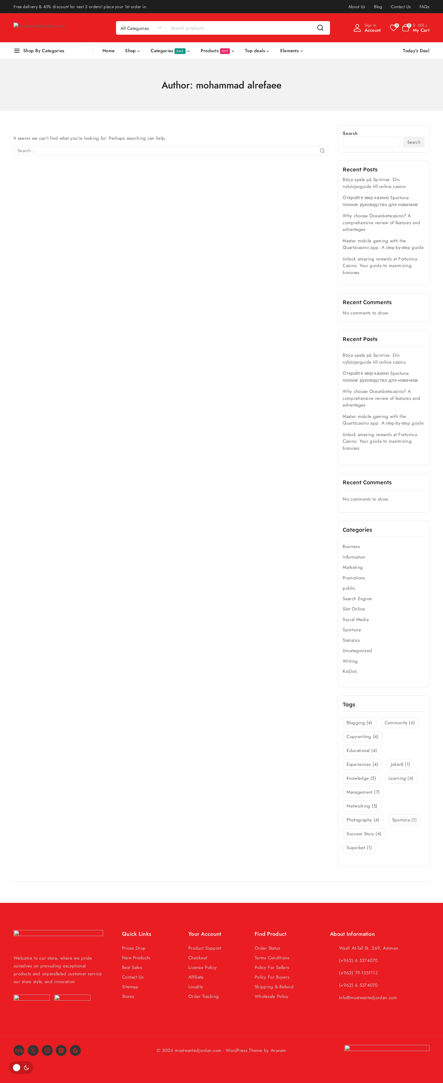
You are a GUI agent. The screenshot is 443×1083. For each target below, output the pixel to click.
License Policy (202, 967)
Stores (128, 996)
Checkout (197, 957)
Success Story (364, 833)
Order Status (267, 948)
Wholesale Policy (272, 996)
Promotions (354, 578)
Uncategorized (357, 650)
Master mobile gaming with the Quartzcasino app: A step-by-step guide (383, 244)
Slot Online (354, 609)
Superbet (359, 847)
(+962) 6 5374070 (358, 960)
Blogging (359, 722)
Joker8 (400, 764)
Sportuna (351, 629)
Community (400, 722)
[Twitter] (33, 1050)
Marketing (353, 567)
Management (363, 792)
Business (351, 546)
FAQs (424, 7)
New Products (136, 957)
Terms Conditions (272, 957)
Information (354, 557)
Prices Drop (134, 948)
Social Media (356, 619)
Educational (362, 750)
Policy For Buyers (272, 977)
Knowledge (361, 778)
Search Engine (357, 598)
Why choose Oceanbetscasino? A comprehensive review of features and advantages (381, 222)
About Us (356, 7)
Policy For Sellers (272, 967)
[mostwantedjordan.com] (44, 28)
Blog (378, 7)
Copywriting (363, 736)
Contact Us (401, 7)
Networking (362, 806)
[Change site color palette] (21, 1067)
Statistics (351, 640)
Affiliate (196, 977)
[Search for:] (171, 150)
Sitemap (130, 986)
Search (350, 133)
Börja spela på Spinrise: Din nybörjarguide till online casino (374, 183)
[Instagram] (47, 1050)
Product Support (205, 948)
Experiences (362, 764)
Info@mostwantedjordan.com (368, 997)
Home (108, 50)
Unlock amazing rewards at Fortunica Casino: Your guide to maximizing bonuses (380, 266)
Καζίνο (350, 671)
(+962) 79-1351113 (358, 973)
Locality (195, 986)
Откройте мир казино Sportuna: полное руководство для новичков (380, 201)
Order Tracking (203, 996)
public (349, 588)
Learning (400, 778)
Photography (363, 820)
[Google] (75, 1050)
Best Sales (132, 967)
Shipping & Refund (274, 986)
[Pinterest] (61, 1050)
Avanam (278, 1050)
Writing (350, 661)
